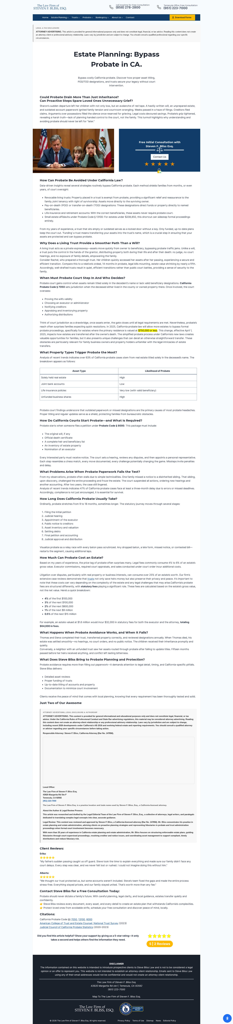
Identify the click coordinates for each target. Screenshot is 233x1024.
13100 (81, 919)
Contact (130, 17)
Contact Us (159, 156)
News (158, 1020)
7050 (74, 919)
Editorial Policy (169, 1020)
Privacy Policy (124, 1020)
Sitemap (150, 1020)
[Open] (227, 1018)
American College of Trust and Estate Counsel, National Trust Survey (79, 923)
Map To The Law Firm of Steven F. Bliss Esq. (116, 996)
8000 (89, 919)
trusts (91, 578)
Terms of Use (138, 1020)
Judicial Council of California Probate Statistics (66, 927)
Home (45, 17)
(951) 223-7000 (49, 801)
